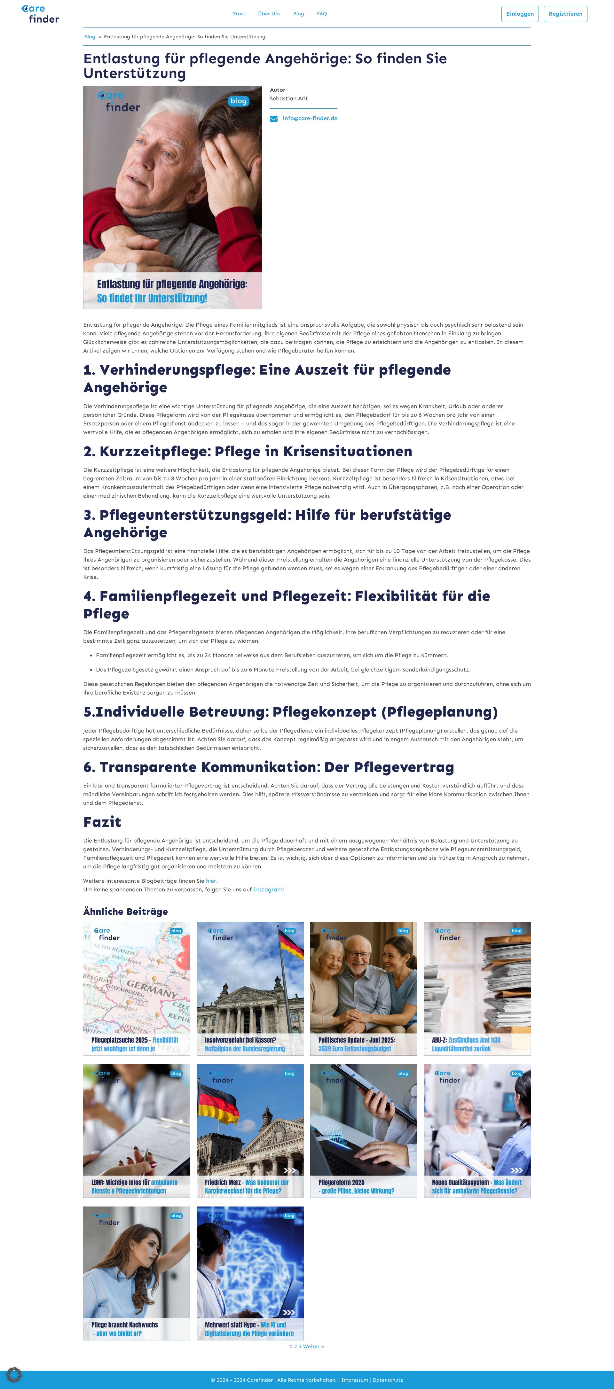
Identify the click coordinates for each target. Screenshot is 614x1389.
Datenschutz (388, 1380)
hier (211, 880)
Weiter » (313, 1346)
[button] (14, 1375)
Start (239, 14)
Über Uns (269, 14)
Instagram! (268, 889)
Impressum (354, 1380)
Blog (298, 14)
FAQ (322, 14)
